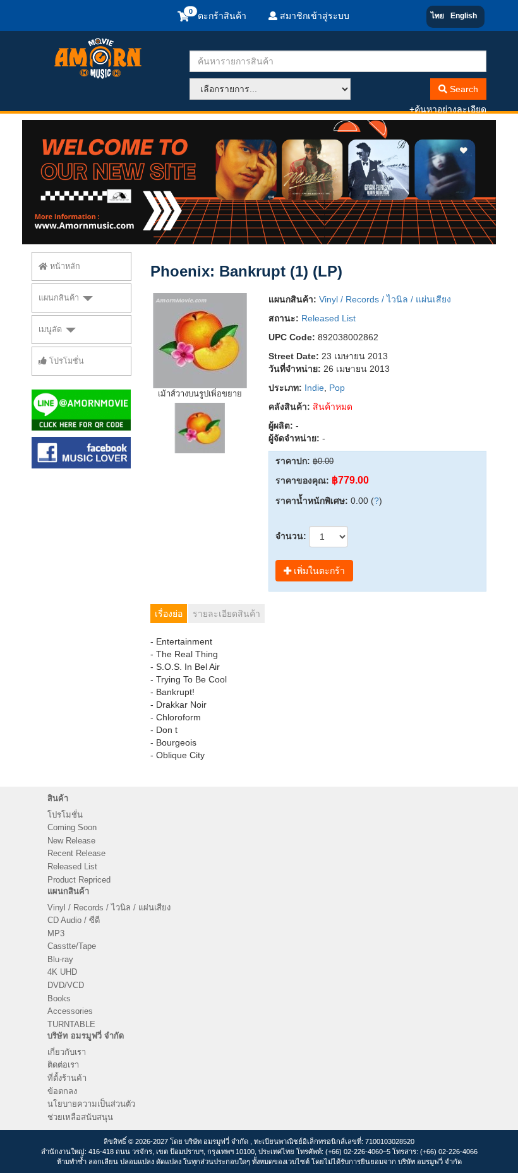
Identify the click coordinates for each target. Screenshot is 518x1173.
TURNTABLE (71, 1024)
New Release (71, 840)
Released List (328, 318)
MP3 (55, 933)
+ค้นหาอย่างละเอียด (447, 109)
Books (59, 998)
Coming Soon (72, 827)
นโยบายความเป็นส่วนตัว (91, 1104)
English (463, 15)
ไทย (437, 15)
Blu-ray (60, 959)
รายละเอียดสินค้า (226, 614)
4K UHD (62, 972)
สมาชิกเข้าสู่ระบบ (313, 16)
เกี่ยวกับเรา (66, 1052)
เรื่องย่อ (169, 614)
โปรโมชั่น (65, 361)
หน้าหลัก (63, 266)
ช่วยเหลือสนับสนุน (80, 1117)
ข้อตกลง (62, 1091)
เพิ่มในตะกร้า (318, 571)
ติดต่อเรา (63, 1064)
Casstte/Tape (71, 946)
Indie (314, 388)
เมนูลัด (51, 329)
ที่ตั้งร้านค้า (67, 1078)
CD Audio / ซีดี (73, 920)
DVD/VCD (65, 985)
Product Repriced (79, 879)
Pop (337, 388)
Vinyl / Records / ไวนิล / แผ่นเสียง (385, 299)
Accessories (70, 1011)
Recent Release (76, 853)
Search (462, 89)
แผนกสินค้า (60, 298)
